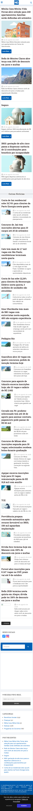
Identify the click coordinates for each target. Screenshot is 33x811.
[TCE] (6, 507)
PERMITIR (23, 805)
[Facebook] (3, 636)
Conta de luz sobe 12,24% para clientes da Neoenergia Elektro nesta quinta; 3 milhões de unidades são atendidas (15, 284)
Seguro (5, 105)
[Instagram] (7, 636)
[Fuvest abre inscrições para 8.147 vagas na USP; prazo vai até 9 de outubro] (5, 582)
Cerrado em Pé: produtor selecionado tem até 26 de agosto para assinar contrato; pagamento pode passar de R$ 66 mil (16, 416)
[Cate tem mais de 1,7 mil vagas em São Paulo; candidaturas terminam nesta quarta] (5, 267)
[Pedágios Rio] (6, 346)
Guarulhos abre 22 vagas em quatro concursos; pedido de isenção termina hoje (16, 359)
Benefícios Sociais (10, 717)
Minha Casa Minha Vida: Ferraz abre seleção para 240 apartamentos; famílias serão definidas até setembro (17, 743)
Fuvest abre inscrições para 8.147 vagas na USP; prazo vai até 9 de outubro (15, 572)
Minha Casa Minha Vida (12, 723)
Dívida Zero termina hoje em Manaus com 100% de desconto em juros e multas (16, 550)
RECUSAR (9, 805)
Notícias (7, 726)
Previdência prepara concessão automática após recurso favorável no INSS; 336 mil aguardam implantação (15, 522)
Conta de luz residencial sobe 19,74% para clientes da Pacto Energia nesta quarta (15, 203)
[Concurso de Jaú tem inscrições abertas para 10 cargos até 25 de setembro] (6, 238)
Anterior (6, 623)
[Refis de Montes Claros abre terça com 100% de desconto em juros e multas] (16, 75)
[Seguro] (16, 116)
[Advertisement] (16, 671)
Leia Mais (5, 51)
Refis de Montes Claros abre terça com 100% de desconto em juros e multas (15, 61)
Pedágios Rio (8, 338)
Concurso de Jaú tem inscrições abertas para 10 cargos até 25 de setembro (14, 227)
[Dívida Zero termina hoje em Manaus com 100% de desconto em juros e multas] (6, 560)
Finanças (7, 720)
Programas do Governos (12, 729)
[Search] (28, 646)
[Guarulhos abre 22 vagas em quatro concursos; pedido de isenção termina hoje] (6, 371)
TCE (3, 500)
